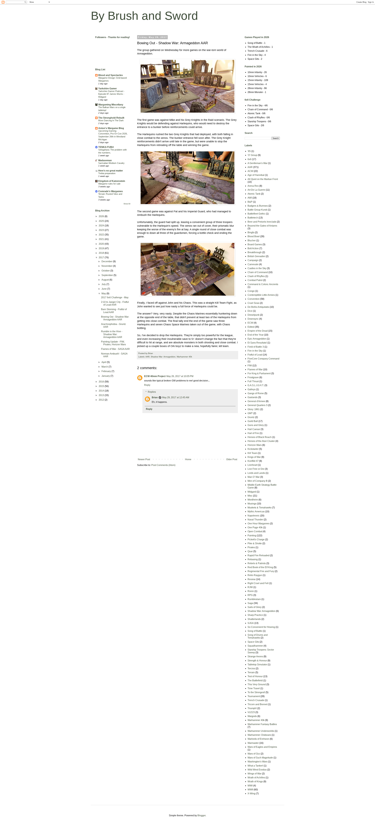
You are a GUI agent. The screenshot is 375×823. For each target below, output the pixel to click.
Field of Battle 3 (256, 347)
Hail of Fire (253, 433)
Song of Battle (255, 631)
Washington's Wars (257, 761)
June (104, 289)
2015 (102, 386)
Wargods (252, 716)
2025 (102, 221)
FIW (250, 365)
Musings (252, 503)
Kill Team (252, 453)
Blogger (201, 815)
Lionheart (252, 465)
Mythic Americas (256, 511)
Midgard (252, 491)
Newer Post (144, 459)
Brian (155, 397)
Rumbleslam (254, 599)
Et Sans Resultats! (257, 342)
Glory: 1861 (254, 409)
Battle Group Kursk (257, 209)
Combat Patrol (255, 280)
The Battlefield (255, 680)
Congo (251, 291)
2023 (102, 230)
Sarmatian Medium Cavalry (111, 163)
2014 (102, 390)
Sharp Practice (255, 615)
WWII (250, 789)
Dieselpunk (253, 315)
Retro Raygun (255, 575)
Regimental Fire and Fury (261, 571)
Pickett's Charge (256, 539)
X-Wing (251, 793)
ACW (250, 171)
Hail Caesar (254, 429)
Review (251, 579)
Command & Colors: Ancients (263, 284)
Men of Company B (257, 481)
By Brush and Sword (144, 15)
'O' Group (252, 155)
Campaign (253, 260)
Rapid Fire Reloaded (258, 555)
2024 (102, 225)
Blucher (252, 240)
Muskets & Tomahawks (259, 507)
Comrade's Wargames (110, 191)
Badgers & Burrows (258, 206)
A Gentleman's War (257, 163)
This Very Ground (257, 684)
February (106, 371)
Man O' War (254, 477)
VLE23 (251, 712)
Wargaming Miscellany (110, 104)
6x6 (249, 159)
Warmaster (253, 743)
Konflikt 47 (253, 461)
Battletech (253, 217)
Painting (252, 535)
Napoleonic (254, 515)
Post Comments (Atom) (163, 465)
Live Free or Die (256, 469)
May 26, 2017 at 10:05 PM (179, 376)
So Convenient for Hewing (261, 627)
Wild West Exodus (257, 769)
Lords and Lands (256, 473)
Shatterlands (254, 619)
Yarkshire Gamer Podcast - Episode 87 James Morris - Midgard (111, 94)
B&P (250, 202)
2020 (102, 244)
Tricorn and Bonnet (257, 704)
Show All (126, 204)
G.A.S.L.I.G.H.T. (256, 385)
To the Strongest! (256, 692)
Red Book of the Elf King (260, 567)
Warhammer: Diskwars (259, 735)
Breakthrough (255, 252)
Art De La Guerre (256, 190)
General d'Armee (256, 401)
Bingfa (251, 232)
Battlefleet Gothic (256, 213)
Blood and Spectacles (110, 75)
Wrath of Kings (255, 781)
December (107, 261)
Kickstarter (253, 449)
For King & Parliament (259, 373)
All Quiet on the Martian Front (263, 179)
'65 (249, 151)
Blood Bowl (254, 236)
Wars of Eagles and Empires (262, 747)
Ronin (251, 591)
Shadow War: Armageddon (163, 356)
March (105, 366)
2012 (102, 400)
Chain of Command (258, 272)
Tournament (254, 696)
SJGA (251, 623)
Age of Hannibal (256, 175)
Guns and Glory (256, 425)
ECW (250, 323)
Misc (250, 495)
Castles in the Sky (257, 268)
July (104, 284)
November (107, 266)
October (106, 270)
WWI (250, 785)
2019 (102, 248)
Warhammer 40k (184, 356)
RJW (250, 587)
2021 (102, 239)
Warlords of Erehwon (258, 739)
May (104, 293)
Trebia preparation (106, 173)
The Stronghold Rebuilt (111, 118)
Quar (250, 551)
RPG (250, 595)
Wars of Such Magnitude (260, 757)
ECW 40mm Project (155, 376)
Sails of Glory (254, 607)
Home (188, 459)
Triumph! (252, 708)
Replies (152, 392)
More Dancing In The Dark (111, 120)
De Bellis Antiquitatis (258, 307)
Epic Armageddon (257, 338)
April (104, 362)
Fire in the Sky (255, 350)
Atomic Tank (254, 194)
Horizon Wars (255, 445)
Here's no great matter (110, 170)
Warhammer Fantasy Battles (262, 724)
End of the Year (256, 335)
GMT (250, 413)
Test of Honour (255, 676)
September (108, 275)
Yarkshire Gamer (107, 88)
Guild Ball (253, 421)
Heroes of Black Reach (260, 437)
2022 (102, 234)
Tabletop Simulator (257, 664)
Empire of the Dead (258, 331)
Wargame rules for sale (109, 183)
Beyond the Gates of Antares (262, 225)
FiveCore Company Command (263, 358)
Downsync (253, 319)
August (105, 279)
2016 (102, 381)
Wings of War (254, 773)
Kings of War (254, 457)
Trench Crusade (256, 700)
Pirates (251, 547)
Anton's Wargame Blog (111, 128)
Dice (250, 311)
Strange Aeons (255, 656)
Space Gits (253, 642)
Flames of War (255, 369)
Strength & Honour (257, 660)
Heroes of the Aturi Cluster (261, 441)
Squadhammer (255, 646)
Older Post (231, 459)
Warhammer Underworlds (261, 731)
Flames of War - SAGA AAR (115, 349)
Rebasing (253, 559)
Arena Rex (253, 186)
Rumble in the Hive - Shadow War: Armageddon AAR (111, 334)
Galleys (251, 389)
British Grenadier (256, 256)
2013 (102, 395)
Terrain (251, 672)
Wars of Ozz (254, 753)
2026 (102, 216)
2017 (102, 257)
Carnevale (253, 264)
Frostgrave (253, 377)
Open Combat (255, 531)
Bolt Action (253, 248)
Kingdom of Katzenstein (111, 181)
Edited (251, 327)
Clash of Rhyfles (256, 276)
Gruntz (251, 417)
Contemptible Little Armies (261, 295)
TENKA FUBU (106, 147)
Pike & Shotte (255, 543)
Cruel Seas (253, 303)
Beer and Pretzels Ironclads (262, 222)
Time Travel (254, 688)
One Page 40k (255, 527)
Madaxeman (105, 160)
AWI (250, 197)
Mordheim (253, 499)
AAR (147, 356)
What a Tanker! (255, 765)
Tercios (251, 668)
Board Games (255, 244)
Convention (254, 299)
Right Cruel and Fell (258, 583)
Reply (147, 385)
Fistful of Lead (255, 354)
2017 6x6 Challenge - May (114, 297)
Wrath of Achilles (256, 777)
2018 (102, 253)
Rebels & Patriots (257, 563)
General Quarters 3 (257, 405)
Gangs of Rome (256, 393)
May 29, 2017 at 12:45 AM (175, 397)
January (106, 376)
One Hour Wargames (258, 523)
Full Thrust (253, 381)
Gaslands (253, 397)
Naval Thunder (255, 519)
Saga (250, 603)
